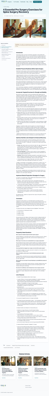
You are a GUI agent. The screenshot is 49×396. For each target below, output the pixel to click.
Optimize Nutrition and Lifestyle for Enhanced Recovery (7, 52)
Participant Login (37, 1)
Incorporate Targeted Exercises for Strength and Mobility (7, 50)
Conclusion (3, 56)
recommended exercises (30, 106)
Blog (27, 1)
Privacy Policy (27, 385)
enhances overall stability (31, 114)
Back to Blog (6, 6)
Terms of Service (28, 387)
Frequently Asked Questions (6, 58)
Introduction (3, 45)
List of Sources (4, 59)
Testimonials (22, 1)
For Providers (16, 1)
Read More (4, 377)
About (30, 1)
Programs (10, 1)
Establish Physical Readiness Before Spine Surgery (6, 47)
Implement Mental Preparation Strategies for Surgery (6, 55)
